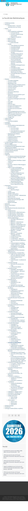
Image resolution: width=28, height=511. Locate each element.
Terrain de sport (14, 303)
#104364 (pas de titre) (9, 23)
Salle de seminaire (15, 372)
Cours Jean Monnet (15, 32)
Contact (9, 191)
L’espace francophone (16, 339)
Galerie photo (8, 119)
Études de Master (12, 39)
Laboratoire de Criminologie (17, 285)
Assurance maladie (12, 82)
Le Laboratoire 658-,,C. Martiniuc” (18, 320)
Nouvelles (7, 153)
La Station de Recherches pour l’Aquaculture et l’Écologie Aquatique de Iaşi (17, 174)
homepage (7, 122)
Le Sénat (10, 163)
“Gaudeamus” (11, 381)
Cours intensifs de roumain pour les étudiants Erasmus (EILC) (18, 131)
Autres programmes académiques (15, 31)
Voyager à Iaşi (11, 117)
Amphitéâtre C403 (14, 325)
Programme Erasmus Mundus (14, 136)
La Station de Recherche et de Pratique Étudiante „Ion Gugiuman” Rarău (17, 170)
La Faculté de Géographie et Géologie (16, 317)
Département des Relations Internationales (14, 134)
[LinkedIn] (15, 415)
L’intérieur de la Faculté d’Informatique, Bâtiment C (16, 328)
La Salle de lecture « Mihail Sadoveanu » (16, 212)
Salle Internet (14, 404)
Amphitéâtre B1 (14, 289)
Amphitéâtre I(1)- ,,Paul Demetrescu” (15, 283)
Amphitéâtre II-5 (14, 344)
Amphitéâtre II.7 (14, 331)
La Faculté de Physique (16, 56)
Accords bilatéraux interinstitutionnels (16, 125)
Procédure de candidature (13, 107)
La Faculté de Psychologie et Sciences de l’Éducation (17, 58)
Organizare (7, 154)
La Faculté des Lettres (15, 67)
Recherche (7, 203)
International (8, 124)
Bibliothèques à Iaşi (12, 83)
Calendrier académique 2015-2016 (15, 86)
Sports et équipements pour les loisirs (16, 111)
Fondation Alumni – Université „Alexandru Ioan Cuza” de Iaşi (14, 26)
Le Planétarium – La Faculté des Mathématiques (17, 248)
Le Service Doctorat (9, 152)
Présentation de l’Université (14, 198)
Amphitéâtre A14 (14, 370)
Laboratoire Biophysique (16, 313)
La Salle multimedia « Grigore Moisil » (16, 215)
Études (6, 28)
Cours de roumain (12, 89)
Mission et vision (11, 196)
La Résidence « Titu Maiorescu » (15, 393)
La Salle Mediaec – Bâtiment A (17, 238)
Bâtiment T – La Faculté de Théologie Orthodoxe (16, 234)
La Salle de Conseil (15, 295)
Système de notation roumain (14, 115)
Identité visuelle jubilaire (13, 194)
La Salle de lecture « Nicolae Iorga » (15, 213)
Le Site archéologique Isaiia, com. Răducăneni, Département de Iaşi (18, 178)
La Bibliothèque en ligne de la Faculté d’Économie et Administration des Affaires (17, 292)
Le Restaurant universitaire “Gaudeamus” (17, 389)
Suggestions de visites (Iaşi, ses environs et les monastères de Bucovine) (17, 113)
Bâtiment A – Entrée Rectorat (17, 222)
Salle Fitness (13, 302)
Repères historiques (12, 202)
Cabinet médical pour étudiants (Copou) (16, 84)
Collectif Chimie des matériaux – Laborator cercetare (18, 274)
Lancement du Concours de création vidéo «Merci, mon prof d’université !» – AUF (13, 451)
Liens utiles (10, 101)
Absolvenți (7, 24)
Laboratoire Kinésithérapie (16, 300)
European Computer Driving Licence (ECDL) (17, 35)
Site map (7, 206)
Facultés (9, 44)
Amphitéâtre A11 (14, 338)
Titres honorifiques (15, 189)
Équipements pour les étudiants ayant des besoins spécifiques (16, 95)
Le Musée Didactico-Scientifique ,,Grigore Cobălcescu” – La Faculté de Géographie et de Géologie (18, 244)
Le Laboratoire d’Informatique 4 (17, 348)
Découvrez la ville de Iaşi (13, 91)
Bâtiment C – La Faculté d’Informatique (16, 231)
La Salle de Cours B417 (16, 296)
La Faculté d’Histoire (15, 76)
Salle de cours (14, 398)
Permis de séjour (11, 104)
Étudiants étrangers (9, 405)
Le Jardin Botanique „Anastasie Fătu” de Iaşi (14, 149)
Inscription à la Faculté (13, 97)
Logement (10, 103)
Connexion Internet (12, 87)
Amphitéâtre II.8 (14, 309)
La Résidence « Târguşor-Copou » (15, 391)
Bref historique (11, 188)
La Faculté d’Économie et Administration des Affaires (17, 71)
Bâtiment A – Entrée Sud (16, 223)
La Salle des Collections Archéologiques (16, 333)
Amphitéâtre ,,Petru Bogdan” (17, 269)
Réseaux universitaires (13, 140)
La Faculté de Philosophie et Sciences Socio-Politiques (17, 54)
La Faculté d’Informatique (16, 77)
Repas (9, 110)
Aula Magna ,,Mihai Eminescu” (17, 219)
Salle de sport (14, 402)
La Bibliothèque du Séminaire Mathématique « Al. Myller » (17, 346)
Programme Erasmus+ (13, 138)
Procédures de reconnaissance (15, 108)
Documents (10, 93)
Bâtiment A (13, 220)
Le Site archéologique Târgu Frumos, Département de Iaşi (17, 183)
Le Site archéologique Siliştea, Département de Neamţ (17, 180)
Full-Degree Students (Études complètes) (14, 408)
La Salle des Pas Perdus (16, 236)
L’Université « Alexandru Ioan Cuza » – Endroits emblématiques (16, 217)
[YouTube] (19, 415)
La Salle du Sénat (14, 237)
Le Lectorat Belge (14, 341)
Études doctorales (12, 41)
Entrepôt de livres (12, 210)
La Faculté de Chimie (15, 48)
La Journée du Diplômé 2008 (14, 394)
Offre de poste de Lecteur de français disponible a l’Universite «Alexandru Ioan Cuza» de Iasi (14, 456)
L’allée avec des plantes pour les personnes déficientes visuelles (18, 255)
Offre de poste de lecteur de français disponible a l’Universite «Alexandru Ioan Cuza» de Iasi (14, 462)
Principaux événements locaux (14, 105)
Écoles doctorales (14, 42)
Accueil (9, 30)
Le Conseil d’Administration (11, 145)
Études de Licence (12, 38)
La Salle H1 (13, 335)
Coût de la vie (11, 90)
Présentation (8, 185)
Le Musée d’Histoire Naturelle (11, 150)
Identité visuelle (11, 192)
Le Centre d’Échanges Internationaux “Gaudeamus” (17, 386)
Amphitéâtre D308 (15, 307)
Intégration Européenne (16, 37)
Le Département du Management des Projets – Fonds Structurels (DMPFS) (15, 147)
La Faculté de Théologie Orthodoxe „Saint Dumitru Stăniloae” (16, 62)
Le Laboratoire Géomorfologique (18, 321)
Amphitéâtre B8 (14, 318)
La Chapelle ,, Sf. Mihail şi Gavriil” (18, 363)
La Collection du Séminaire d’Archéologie (16, 156)
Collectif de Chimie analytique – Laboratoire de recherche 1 (17, 277)
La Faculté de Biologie (15, 47)
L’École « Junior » (11, 400)
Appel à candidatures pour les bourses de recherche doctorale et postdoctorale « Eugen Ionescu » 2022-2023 (13, 468)
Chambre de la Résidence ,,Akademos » (16, 378)
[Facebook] (9, 415)
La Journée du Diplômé (13, 121)
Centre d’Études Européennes (17, 45)
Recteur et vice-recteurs (10, 205)
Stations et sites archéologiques (15, 167)
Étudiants (7, 79)
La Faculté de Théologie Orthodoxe (15, 362)
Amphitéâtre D (14, 281)
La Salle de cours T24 (15, 365)
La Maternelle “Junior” (12, 395)
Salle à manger (14, 397)
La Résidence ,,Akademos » (14, 376)
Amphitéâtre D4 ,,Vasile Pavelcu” (18, 352)
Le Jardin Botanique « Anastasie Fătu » (16, 252)
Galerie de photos (9, 118)
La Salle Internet (14, 366)
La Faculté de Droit (15, 49)
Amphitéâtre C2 (14, 324)
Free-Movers (8, 407)
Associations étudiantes (13, 80)
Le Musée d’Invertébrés (16, 267)
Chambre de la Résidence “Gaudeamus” (16, 384)
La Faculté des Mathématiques (17, 69)
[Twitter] (12, 415)
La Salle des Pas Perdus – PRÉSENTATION (17, 195)
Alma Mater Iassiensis (12, 187)
